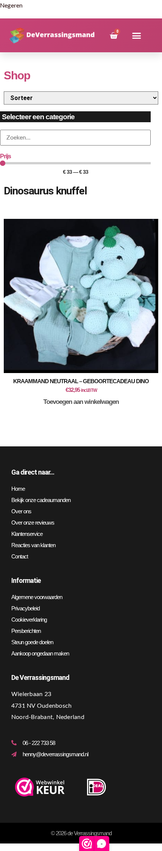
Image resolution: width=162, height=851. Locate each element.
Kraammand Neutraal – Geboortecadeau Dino (81, 381)
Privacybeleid (25, 608)
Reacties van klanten (33, 545)
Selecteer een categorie (38, 117)
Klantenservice (27, 534)
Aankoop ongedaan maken (40, 653)
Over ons (21, 511)
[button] (137, 36)
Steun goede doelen (32, 642)
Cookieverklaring (29, 619)
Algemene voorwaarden (36, 597)
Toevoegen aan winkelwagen (81, 401)
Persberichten (26, 631)
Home (18, 488)
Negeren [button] (11, 6)
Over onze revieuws (32, 522)
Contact (19, 556)
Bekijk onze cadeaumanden (40, 500)
